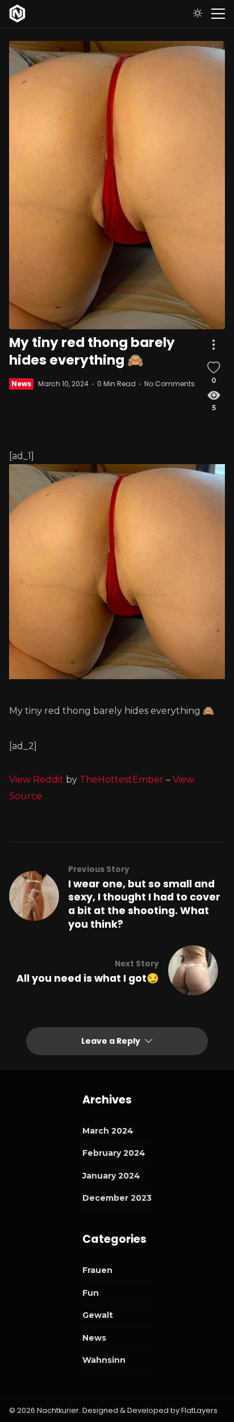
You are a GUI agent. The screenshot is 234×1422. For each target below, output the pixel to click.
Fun (90, 1293)
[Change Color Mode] (198, 14)
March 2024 (107, 1131)
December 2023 (117, 1198)
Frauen (97, 1270)
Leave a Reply (111, 1041)
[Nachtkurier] (17, 14)
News (21, 383)
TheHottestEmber (122, 779)
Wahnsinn (104, 1360)
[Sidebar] (218, 14)
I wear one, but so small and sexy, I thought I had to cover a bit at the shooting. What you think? (144, 904)
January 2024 (111, 1176)
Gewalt (97, 1315)
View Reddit (36, 779)
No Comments (169, 383)
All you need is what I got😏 (87, 978)
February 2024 (113, 1153)
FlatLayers (199, 1410)
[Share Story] (213, 345)
